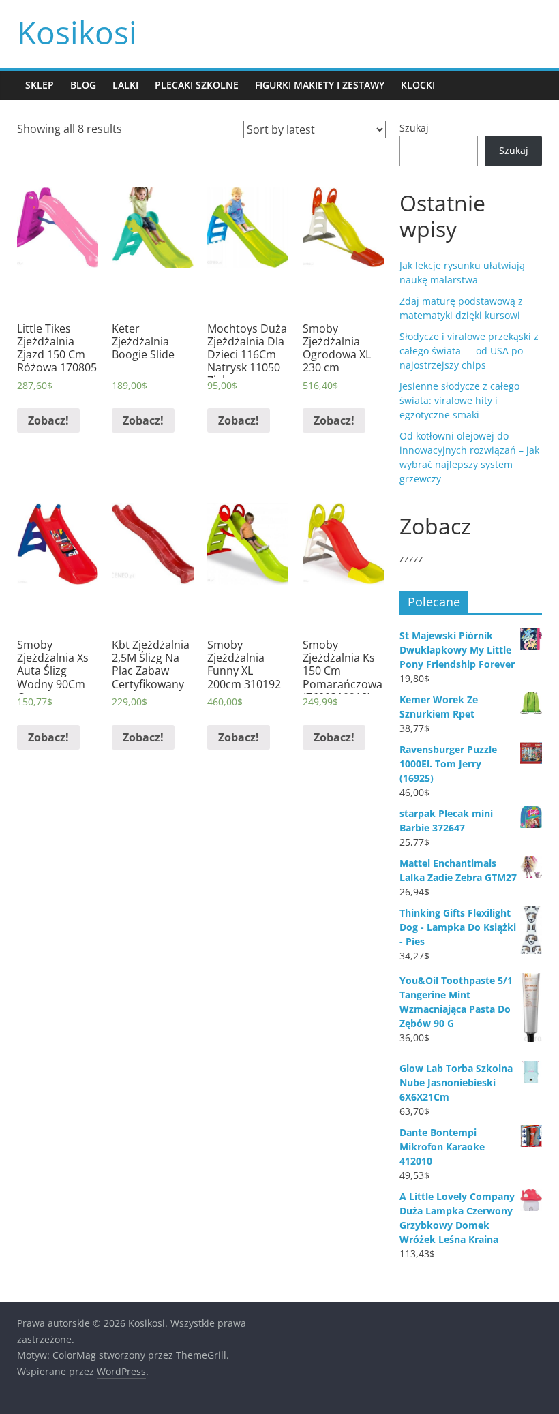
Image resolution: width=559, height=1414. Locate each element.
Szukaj (414, 127)
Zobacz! (48, 420)
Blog (83, 84)
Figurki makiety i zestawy (319, 84)
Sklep (39, 84)
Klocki (418, 84)
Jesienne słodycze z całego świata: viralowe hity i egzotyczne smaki (459, 400)
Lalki (125, 84)
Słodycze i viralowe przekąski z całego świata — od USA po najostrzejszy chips (469, 350)
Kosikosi (77, 32)
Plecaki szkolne (197, 84)
